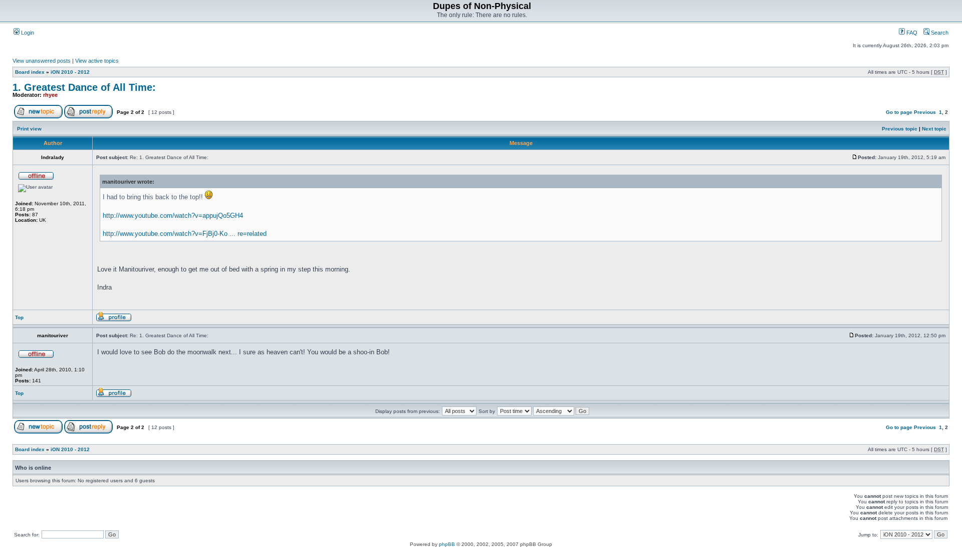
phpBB (447, 544)
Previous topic (899, 128)
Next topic (934, 128)
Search (938, 33)
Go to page (899, 112)
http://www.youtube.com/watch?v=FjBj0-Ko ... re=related (185, 233)
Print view (29, 128)
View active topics (97, 61)
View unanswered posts (42, 61)
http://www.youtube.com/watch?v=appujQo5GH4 (173, 215)
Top (19, 317)
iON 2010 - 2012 (70, 72)
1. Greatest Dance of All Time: (84, 87)
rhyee (50, 95)
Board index (30, 72)
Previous (925, 112)
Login (27, 33)
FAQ (911, 33)
